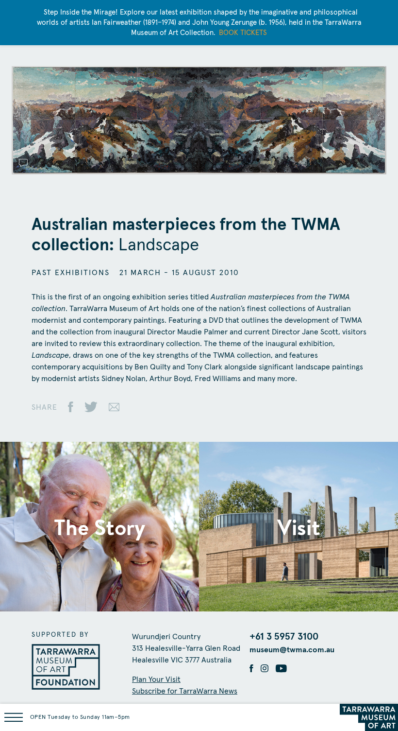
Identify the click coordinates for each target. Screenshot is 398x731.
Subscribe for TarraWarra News (184, 691)
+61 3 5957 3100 (283, 637)
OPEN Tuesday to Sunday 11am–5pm (80, 717)
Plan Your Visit (156, 679)
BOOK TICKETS (243, 32)
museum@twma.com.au (291, 650)
